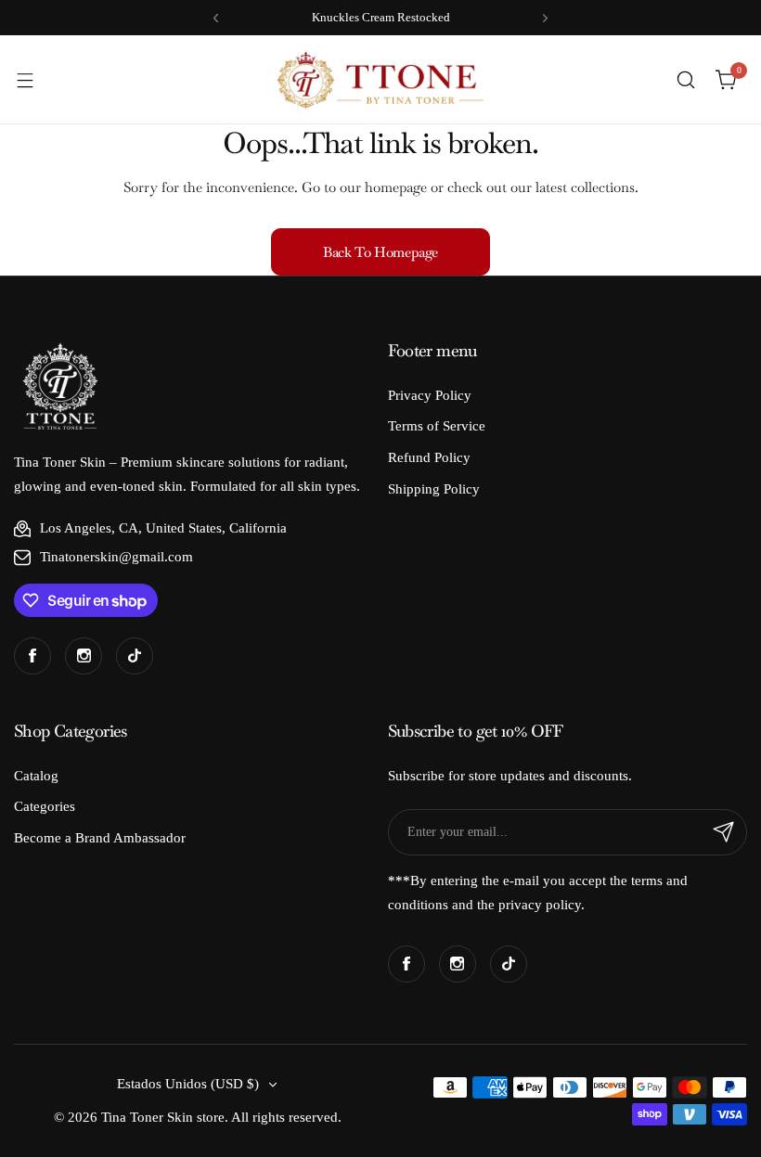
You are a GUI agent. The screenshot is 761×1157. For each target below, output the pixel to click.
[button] (215, 18)
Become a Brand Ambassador (100, 837)
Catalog (36, 775)
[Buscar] (685, 79)
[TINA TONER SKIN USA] (380, 79)
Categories (44, 806)
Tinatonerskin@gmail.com (116, 556)
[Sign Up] (724, 832)
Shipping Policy (434, 489)
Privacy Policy (429, 395)
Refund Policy (429, 457)
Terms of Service (436, 425)
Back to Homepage (380, 252)
